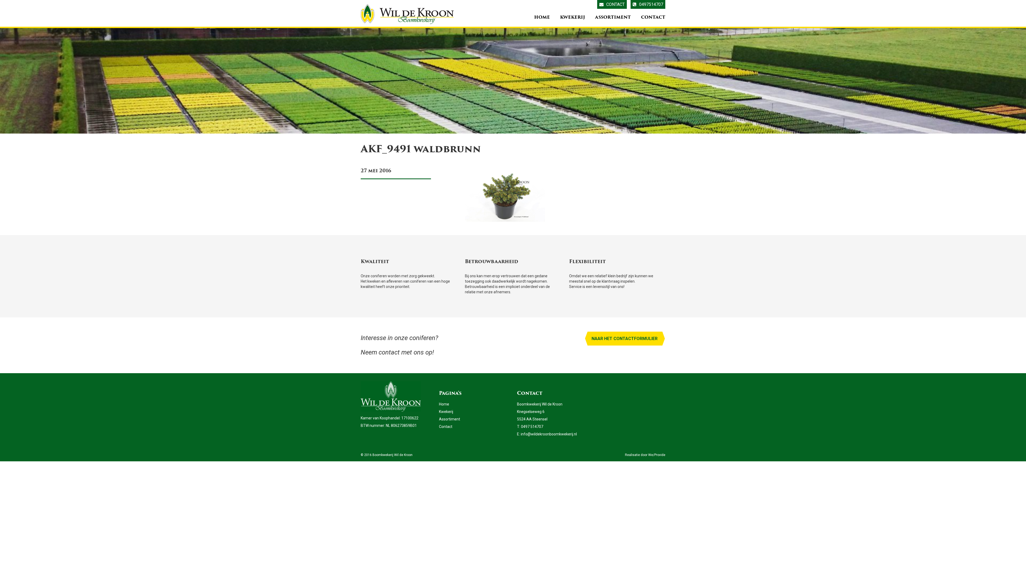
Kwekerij (572, 17)
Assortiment (613, 17)
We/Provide (656, 455)
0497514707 (651, 4)
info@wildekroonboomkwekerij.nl (549, 434)
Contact (615, 4)
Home (542, 17)
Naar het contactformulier (625, 338)
